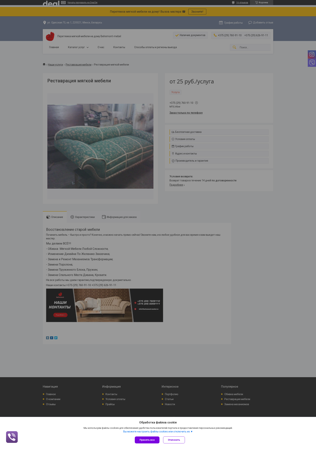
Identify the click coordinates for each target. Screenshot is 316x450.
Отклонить (174, 439)
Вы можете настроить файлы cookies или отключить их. (156, 431)
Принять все (147, 439)
